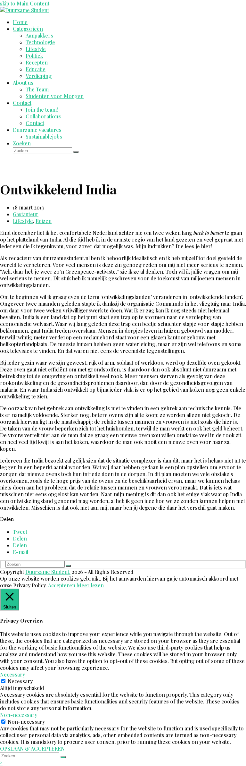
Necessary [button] (12, 674)
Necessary (20, 681)
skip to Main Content (24, 3)
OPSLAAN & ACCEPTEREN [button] (32, 748)
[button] (20, 531)
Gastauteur (25, 214)
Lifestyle (23, 220)
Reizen (44, 220)
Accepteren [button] (61, 585)
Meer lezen (90, 585)
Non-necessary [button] (18, 714)
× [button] (1, 762)
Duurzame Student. (47, 571)
